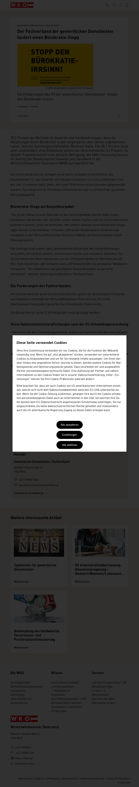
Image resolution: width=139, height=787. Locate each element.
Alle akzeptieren (69, 425)
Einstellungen (69, 435)
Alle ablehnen (69, 445)
